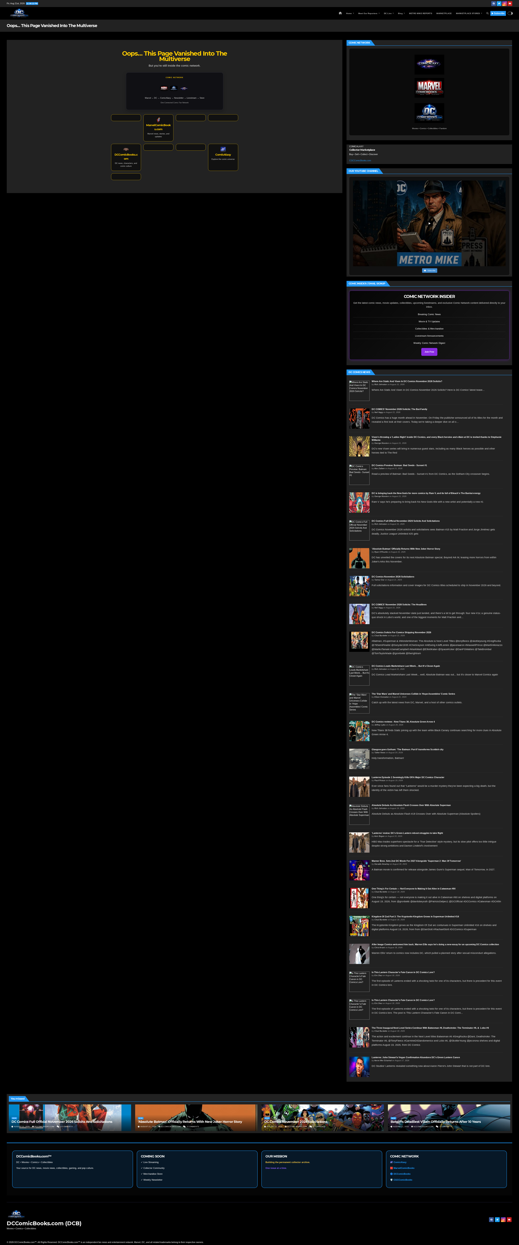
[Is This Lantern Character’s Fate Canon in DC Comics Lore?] (359, 1009)
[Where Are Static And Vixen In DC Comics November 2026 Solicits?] (359, 390)
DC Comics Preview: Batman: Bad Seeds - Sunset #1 (399, 465)
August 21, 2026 (22, 1127)
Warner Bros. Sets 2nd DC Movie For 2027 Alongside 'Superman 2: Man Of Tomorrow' (416, 861)
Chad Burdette (380, 635)
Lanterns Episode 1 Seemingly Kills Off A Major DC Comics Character (408, 777)
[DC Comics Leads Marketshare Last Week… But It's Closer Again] (359, 675)
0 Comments (67, 1127)
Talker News (379, 752)
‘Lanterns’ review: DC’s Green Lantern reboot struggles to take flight (407, 833)
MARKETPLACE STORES (468, 13)
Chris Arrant (379, 947)
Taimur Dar (379, 580)
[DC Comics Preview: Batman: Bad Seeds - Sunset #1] (359, 474)
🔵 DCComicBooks (400, 1174)
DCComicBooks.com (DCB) (44, 1223)
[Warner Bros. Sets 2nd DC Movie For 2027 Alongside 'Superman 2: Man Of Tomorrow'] (359, 870)
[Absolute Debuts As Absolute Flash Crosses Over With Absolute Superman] (359, 814)
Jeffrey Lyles (380, 725)
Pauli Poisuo (379, 780)
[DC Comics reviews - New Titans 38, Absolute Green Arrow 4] (359, 731)
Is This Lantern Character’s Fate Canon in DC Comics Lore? (403, 1000)
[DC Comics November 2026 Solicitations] (359, 586)
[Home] (340, 13)
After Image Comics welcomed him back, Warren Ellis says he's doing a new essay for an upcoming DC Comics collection (435, 944)
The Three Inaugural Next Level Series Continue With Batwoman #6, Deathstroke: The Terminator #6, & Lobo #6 (430, 1028)
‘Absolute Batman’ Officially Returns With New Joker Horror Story (406, 549)
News (14, 1118)
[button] (487, 13)
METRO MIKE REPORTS (420, 13)
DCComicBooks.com (44, 1127)
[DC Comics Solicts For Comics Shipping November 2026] (359, 641)
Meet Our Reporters (368, 13)
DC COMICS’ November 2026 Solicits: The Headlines (399, 604)
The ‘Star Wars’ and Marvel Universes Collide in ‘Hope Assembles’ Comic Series (413, 694)
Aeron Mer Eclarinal (383, 1060)
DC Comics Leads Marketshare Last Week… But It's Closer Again (406, 666)
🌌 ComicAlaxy (398, 1162)
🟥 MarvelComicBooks (402, 1168)
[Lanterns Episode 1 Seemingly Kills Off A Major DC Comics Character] (359, 786)
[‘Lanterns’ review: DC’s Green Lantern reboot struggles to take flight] (359, 842)
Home (349, 13)
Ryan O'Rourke (381, 552)
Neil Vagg (378, 412)
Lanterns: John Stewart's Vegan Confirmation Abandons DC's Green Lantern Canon (416, 1057)
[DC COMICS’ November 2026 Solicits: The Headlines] (359, 614)
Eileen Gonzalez (381, 697)
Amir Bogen (379, 836)
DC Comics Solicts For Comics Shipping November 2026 (401, 632)
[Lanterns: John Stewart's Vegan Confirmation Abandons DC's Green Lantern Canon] (359, 1066)
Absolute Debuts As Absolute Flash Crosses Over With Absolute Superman (411, 805)
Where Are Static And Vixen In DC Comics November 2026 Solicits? (407, 381)
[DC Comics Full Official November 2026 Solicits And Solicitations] (359, 530)
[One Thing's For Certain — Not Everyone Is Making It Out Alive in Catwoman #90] (359, 898)
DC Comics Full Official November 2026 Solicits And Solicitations (406, 521)
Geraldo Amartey (381, 864)
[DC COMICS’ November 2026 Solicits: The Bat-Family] (359, 418)
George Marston (381, 443)
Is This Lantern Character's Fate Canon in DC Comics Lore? (403, 972)
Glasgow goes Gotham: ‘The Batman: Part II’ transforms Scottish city (407, 749)
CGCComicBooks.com (360, 160)
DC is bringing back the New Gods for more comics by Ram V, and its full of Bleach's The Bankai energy (426, 493)
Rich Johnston (380, 384)
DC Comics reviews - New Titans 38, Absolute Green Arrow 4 (403, 722)
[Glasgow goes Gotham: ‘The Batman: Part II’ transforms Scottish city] (359, 759)
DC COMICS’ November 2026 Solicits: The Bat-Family (399, 409)
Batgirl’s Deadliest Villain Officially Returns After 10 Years (436, 1122)
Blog (400, 13)
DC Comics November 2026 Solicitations (393, 577)
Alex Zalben (379, 468)
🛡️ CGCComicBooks (401, 1180)
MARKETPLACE (444, 13)
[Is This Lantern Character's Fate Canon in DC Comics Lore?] (359, 981)
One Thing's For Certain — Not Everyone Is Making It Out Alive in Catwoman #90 (414, 889)
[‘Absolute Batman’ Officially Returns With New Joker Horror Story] (359, 558)
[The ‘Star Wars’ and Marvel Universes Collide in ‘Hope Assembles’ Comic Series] (359, 703)
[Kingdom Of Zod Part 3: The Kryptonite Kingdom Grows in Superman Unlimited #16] (359, 926)
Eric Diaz (378, 975)
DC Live (388, 13)
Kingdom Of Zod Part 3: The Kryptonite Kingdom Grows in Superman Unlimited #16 (415, 916)
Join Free (429, 352)
